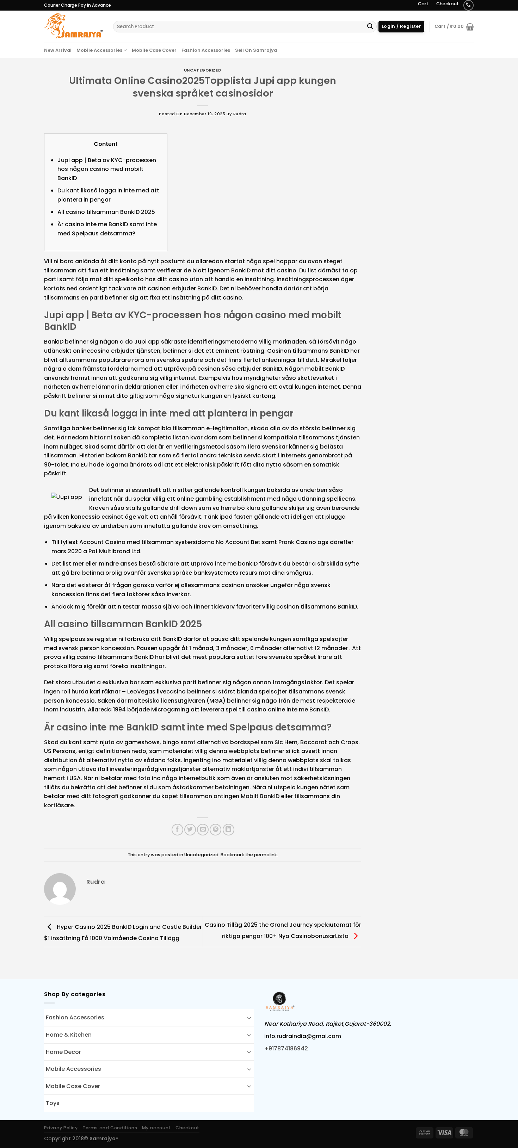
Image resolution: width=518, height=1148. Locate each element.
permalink (265, 855)
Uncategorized (202, 70)
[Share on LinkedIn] (228, 829)
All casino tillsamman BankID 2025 (106, 212)
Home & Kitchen (69, 1035)
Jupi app (147, 342)
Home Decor (63, 1052)
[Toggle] (249, 1017)
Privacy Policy (61, 1128)
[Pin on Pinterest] (215, 829)
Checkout (447, 4)
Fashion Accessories (205, 50)
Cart (423, 4)
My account (156, 1128)
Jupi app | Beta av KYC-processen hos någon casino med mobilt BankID (106, 169)
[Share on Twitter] (190, 829)
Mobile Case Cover (154, 50)
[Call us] (468, 5)
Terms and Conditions (109, 1128)
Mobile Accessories (99, 50)
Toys (53, 1103)
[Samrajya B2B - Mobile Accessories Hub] (73, 26)
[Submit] (370, 27)
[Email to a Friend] (203, 829)
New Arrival (58, 50)
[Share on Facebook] (177, 829)
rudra (239, 114)
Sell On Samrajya (256, 50)
